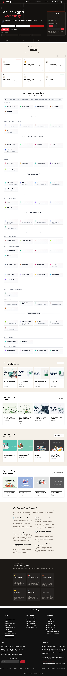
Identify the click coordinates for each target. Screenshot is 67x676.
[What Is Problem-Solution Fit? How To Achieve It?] (57, 482)
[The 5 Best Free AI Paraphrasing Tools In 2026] (57, 373)
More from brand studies (58, 472)
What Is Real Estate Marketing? (39, 455)
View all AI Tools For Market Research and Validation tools (33, 136)
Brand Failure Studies (30, 621)
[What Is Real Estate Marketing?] (41, 445)
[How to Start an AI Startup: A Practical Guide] (57, 408)
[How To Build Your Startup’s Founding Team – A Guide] (10, 482)
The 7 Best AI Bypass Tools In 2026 (41, 382)
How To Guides (8, 621)
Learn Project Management (53, 633)
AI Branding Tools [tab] (52, 99)
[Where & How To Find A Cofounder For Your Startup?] (41, 482)
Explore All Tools (5, 29)
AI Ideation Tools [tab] (12, 99)
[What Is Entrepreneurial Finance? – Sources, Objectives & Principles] (57, 445)
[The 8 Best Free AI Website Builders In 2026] (10, 373)
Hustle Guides (7, 625)
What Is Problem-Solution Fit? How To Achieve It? (56, 491)
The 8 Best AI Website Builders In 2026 (24, 382)
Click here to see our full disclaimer (48, 661)
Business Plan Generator (7, 79)
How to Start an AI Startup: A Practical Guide (57, 418)
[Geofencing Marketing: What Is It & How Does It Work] (25, 445)
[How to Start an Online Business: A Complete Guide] (10, 408)
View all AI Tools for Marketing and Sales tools (33, 212)
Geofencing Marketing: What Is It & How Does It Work (25, 455)
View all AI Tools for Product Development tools (33, 193)
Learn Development (51, 627)
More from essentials (59, 435)
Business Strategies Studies (31, 627)
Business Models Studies (31, 617)
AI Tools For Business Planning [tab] (41, 99)
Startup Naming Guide (9, 635)
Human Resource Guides (10, 623)
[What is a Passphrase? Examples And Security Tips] (10, 445)
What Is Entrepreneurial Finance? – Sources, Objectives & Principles (56, 455)
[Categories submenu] (32, 1)
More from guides (59, 398)
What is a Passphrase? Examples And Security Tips (9, 455)
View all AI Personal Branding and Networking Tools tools (33, 284)
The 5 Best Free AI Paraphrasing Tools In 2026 (56, 382)
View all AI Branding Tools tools (33, 174)
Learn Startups (50, 617)
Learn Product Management (53, 631)
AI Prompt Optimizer (49, 79)
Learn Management (51, 625)
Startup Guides (8, 629)
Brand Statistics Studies (31, 625)
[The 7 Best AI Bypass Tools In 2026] (41, 373)
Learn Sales (49, 623)
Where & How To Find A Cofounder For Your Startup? (41, 491)
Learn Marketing (50, 619)
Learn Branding (50, 621)
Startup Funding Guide (9, 637)
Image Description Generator (29, 79)
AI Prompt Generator (6, 64)
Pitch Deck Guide (8, 631)
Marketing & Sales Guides (10, 627)
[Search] (62, 29)
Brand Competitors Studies (31, 619)
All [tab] (5, 99)
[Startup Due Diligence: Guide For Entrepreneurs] (25, 482)
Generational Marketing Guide (11, 633)
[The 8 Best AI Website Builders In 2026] (25, 373)
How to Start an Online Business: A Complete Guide (9, 418)
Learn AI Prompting (56, 1)
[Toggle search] (63, 2)
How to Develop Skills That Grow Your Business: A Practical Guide (25, 418)
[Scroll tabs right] (62, 99)
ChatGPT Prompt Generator (51, 64)
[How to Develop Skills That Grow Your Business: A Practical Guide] (25, 408)
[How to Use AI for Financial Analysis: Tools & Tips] (41, 408)
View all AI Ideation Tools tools (33, 116)
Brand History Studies (30, 623)
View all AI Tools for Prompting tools (33, 313)
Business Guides (8, 617)
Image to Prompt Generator (29, 64)
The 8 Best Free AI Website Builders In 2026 (9, 382)
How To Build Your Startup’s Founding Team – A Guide (9, 491)
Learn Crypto (50, 629)
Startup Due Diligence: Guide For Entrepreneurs (25, 491)
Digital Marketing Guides (10, 619)
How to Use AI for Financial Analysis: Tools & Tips (40, 418)
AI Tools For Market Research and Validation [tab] (25, 99)
